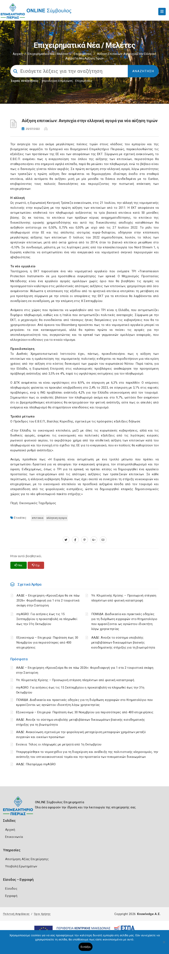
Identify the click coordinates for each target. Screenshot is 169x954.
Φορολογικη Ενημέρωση (57, 80)
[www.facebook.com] (75, 540)
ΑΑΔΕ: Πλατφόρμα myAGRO (36, 764)
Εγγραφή (11, 896)
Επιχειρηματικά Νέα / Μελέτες (48, 53)
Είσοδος (11, 888)
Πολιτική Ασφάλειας (16, 913)
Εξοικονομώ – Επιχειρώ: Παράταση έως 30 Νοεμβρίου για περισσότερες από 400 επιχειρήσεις (85, 712)
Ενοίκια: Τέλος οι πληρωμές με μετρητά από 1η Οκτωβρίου (58, 744)
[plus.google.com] (94, 540)
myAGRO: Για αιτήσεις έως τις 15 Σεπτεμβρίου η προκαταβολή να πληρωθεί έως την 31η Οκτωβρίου (46, 619)
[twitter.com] (66, 540)
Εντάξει (86, 946)
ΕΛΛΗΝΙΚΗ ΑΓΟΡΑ (57, 517)
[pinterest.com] (84, 540)
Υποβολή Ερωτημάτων (21, 866)
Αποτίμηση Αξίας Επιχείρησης (27, 859)
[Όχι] (164, 944)
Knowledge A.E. (149, 914)
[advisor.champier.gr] (103, 540)
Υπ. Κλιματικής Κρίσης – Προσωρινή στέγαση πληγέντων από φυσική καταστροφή (75, 680)
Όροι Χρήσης (42, 913)
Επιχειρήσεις (83, 53)
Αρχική (17, 53)
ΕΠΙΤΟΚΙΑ (37, 517)
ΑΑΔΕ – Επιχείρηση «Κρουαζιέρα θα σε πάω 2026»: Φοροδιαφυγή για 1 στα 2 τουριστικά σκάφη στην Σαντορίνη (48, 600)
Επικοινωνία (14, 837)
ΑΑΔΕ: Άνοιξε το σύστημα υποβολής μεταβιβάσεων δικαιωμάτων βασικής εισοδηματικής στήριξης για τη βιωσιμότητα (123, 642)
